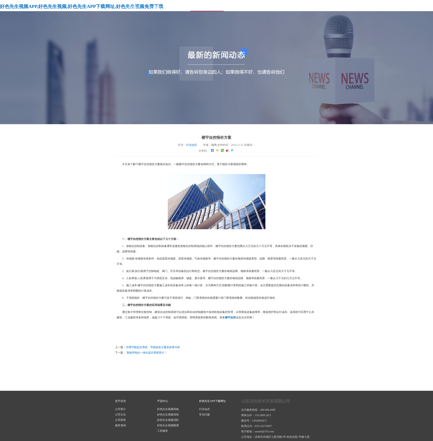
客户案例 (237, 7)
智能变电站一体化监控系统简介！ (146, 352)
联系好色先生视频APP (307, 7)
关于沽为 (155, 7)
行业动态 (192, 144)
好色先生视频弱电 (168, 409)
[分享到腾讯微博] (232, 150)
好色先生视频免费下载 (267, 7)
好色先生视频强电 (168, 414)
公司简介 (120, 409)
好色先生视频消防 (168, 420)
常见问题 (204, 414)
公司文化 (120, 414)
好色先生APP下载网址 (207, 7)
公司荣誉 (120, 420)
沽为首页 (134, 7)
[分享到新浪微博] (227, 150)
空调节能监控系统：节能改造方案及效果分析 (153, 347)
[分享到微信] (222, 150)
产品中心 (177, 7)
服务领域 (120, 425)
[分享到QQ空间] (217, 150)
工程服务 (162, 430)
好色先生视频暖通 (168, 425)
